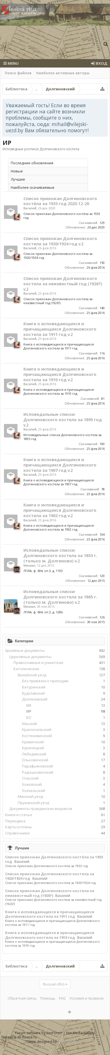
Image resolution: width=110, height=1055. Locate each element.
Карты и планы (18, 826)
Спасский (30, 778)
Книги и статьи (18, 814)
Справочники (17, 833)
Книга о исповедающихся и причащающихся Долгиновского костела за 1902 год (59, 510)
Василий (21, 861)
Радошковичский (37, 772)
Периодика (15, 820)
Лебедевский (34, 754)
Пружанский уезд (33, 802)
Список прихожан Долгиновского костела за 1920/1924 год (49, 876)
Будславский (33, 693)
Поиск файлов (18, 73)
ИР (28, 711)
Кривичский (33, 741)
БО (28, 717)
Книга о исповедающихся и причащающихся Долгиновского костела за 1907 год (59, 465)
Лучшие (22, 848)
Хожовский (32, 784)
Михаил (29, 565)
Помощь (47, 998)
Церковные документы (30, 656)
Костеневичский (37, 735)
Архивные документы (25, 650)
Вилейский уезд (32, 674)
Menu (13, 63)
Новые (17, 171)
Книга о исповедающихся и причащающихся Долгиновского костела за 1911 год (49, 914)
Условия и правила (86, 998)
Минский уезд (30, 796)
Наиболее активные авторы (62, 73)
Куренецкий (33, 747)
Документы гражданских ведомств (40, 808)
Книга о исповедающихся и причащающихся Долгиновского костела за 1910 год (49, 935)
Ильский (29, 723)
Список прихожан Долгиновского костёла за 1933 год (54, 859)
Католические (26, 668)
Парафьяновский (37, 766)
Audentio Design (71, 1041)
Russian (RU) (53, 984)
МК (29, 705)
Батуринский (33, 687)
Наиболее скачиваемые (32, 187)
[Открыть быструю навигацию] (102, 89)
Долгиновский (34, 699)
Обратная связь (22, 998)
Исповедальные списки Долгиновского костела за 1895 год (62, 416)
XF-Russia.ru (27, 1037)
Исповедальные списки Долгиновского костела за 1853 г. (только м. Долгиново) (60, 555)
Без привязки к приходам (45, 680)
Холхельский (33, 790)
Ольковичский (35, 759)
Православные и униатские (38, 662)
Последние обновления (32, 162)
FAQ (62, 998)
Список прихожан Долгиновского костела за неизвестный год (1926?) (49, 893)
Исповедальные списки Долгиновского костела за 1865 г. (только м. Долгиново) (60, 597)
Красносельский (36, 729)
